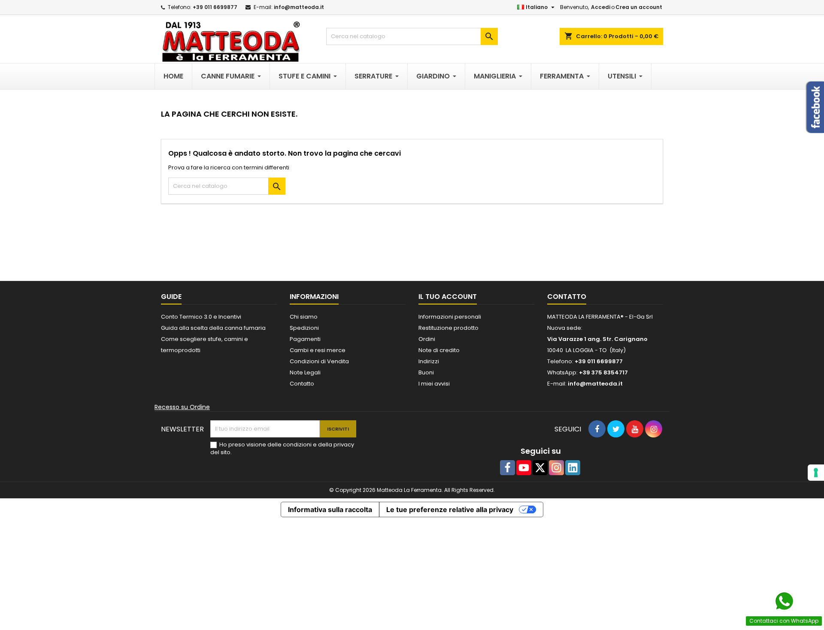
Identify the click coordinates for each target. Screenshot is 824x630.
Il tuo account (447, 296)
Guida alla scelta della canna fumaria (213, 328)
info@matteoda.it (299, 7)
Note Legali (305, 372)
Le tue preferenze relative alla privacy (449, 509)
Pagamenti (305, 339)
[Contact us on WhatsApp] (784, 601)
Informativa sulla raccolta (330, 509)
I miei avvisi (434, 384)
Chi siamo (304, 317)
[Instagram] (556, 467)
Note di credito (439, 350)
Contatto (302, 384)
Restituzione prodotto (448, 328)
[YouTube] (523, 467)
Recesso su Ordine (182, 407)
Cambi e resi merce (317, 350)
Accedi (600, 7)
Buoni (426, 372)
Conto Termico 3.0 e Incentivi (201, 317)
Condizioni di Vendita (319, 361)
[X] (540, 467)
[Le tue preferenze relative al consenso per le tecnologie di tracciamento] (816, 472)
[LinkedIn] (572, 467)
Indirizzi (428, 361)
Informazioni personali (449, 317)
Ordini (426, 339)
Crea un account (638, 7)
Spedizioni (304, 328)
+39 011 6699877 (215, 7)
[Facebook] (507, 467)
